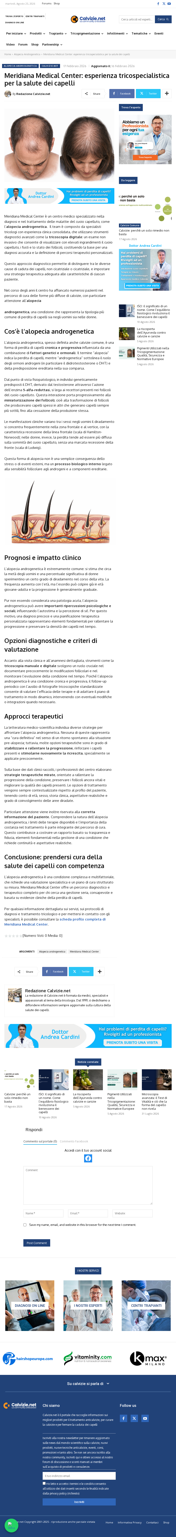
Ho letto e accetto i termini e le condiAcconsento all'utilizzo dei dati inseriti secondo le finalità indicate (76, 1488)
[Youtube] (169, 3)
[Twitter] (163, 3)
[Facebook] (158, 3)
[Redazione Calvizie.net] (8, 93)
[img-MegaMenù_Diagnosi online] (29, 1305)
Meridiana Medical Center (84, 951)
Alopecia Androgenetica (27, 54)
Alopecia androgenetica (52, 951)
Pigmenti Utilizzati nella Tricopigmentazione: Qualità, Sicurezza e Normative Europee (153, 353)
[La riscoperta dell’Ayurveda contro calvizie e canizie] (127, 333)
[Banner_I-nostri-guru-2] (88, 1305)
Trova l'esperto (130, 107)
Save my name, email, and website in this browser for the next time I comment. (82, 1225)
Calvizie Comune (129, 225)
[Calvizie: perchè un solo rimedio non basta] (145, 206)
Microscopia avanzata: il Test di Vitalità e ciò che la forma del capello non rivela (154, 1101)
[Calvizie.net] (88, 19)
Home (7, 54)
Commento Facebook (74, 1141)
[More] (167, 93)
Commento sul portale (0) (40, 1141)
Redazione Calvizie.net (33, 94)
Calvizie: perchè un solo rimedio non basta (144, 232)
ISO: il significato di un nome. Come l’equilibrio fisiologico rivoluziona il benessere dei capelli (153, 311)
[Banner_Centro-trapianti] (146, 1305)
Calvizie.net (50, 66)
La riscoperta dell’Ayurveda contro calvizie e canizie (151, 332)
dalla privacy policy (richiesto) (61, 1493)
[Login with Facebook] (88, 1158)
